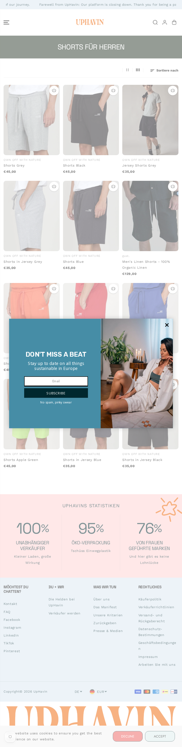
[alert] (91, 373)
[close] (167, 325)
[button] (56, 393)
